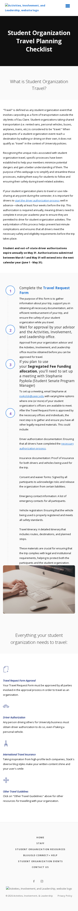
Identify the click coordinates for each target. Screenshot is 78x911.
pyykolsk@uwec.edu (31, 396)
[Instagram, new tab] (42, 881)
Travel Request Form (44, 290)
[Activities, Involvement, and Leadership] (26, 7)
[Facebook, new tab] (34, 881)
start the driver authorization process (37, 200)
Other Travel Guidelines (15, 791)
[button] (69, 7)
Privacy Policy (65, 895)
